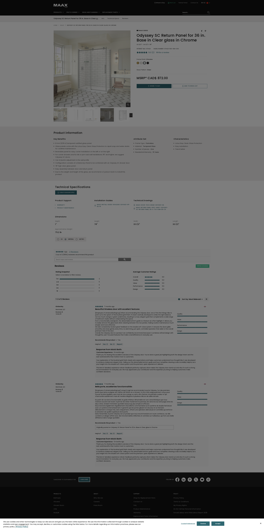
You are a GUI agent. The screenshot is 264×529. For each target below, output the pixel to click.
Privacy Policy (22, 527)
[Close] (260, 523)
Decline (203, 524)
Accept (217, 524)
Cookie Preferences (188, 524)
